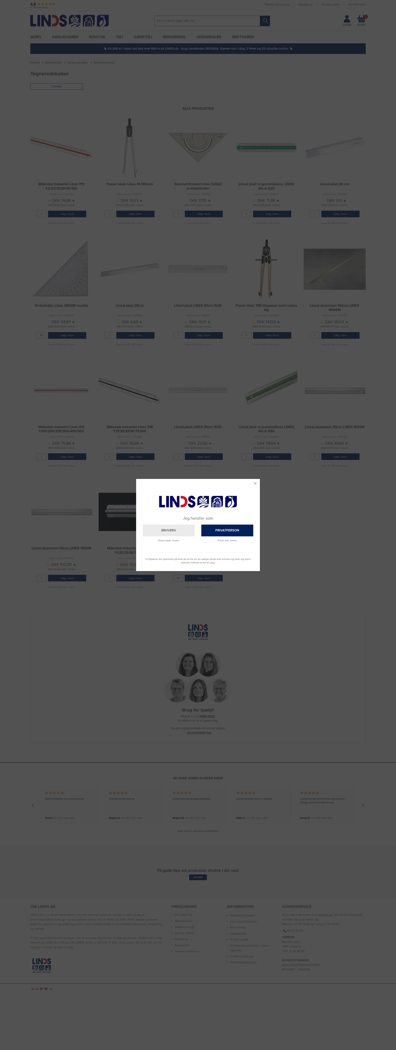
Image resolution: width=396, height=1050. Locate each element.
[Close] (255, 483)
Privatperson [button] (227, 530)
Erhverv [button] (168, 530)
